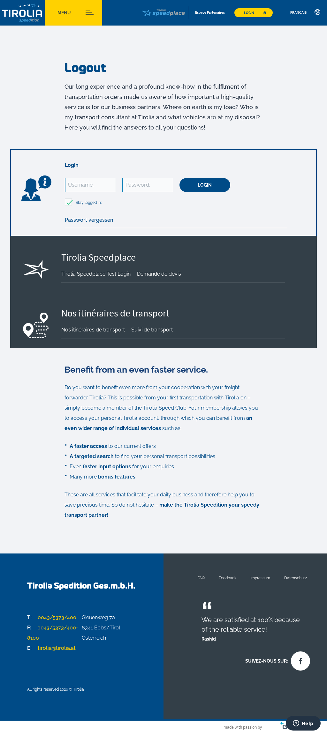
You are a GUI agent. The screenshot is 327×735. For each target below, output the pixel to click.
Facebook (299, 659)
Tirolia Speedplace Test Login (96, 274)
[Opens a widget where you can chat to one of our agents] (303, 724)
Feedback (227, 577)
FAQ (201, 577)
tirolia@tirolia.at (51, 648)
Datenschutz (295, 577)
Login (249, 13)
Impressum (260, 577)
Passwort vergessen (89, 220)
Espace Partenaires (210, 12)
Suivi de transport (152, 330)
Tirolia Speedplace (98, 257)
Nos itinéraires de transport (115, 313)
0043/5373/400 (51, 617)
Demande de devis (159, 274)
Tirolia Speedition (22, 13)
